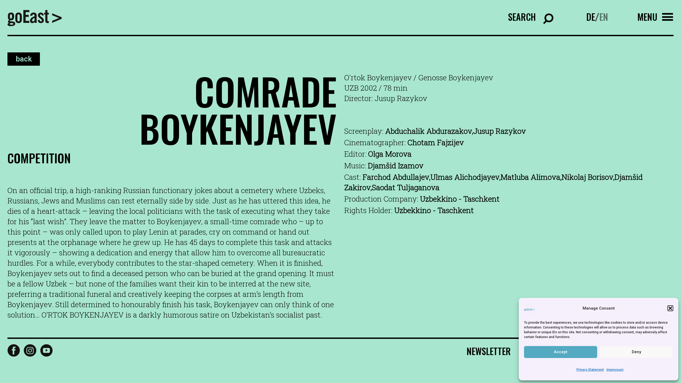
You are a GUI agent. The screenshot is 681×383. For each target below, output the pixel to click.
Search (522, 16)
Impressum (615, 370)
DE (590, 16)
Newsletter (489, 351)
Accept (560, 351)
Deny (636, 351)
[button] (670, 308)
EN (603, 16)
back (24, 59)
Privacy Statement (590, 370)
